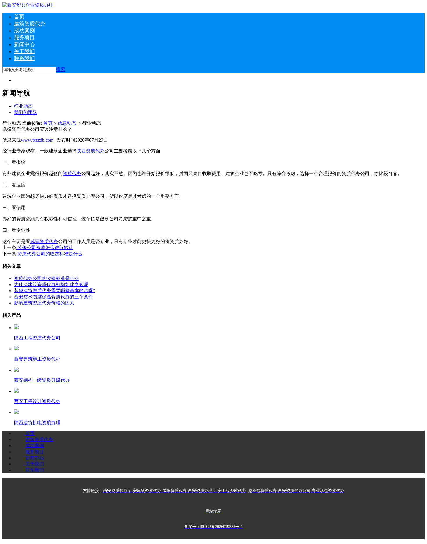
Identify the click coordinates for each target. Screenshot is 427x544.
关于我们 (24, 51)
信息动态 (67, 123)
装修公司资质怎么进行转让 (44, 247)
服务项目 (24, 37)
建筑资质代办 (29, 23)
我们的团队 (25, 112)
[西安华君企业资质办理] (27, 5)
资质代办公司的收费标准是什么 (49, 253)
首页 (19, 16)
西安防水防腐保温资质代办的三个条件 (53, 296)
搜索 (60, 69)
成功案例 (24, 30)
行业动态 (23, 106)
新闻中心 (24, 44)
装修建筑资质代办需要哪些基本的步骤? (54, 290)
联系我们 (24, 58)
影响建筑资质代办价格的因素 (44, 302)
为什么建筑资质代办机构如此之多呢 (51, 284)
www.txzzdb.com (37, 140)
